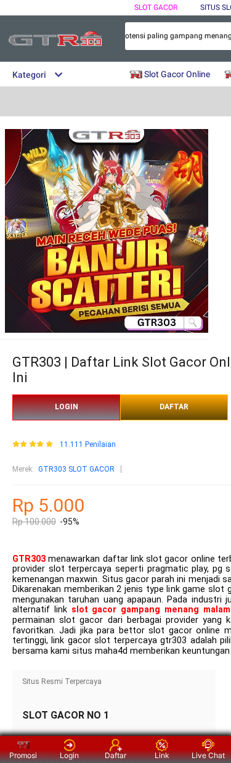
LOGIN (66, 406)
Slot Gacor (155, 7)
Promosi (23, 755)
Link (162, 755)
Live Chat (208, 755)
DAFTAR (174, 406)
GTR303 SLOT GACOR (76, 469)
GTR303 (29, 559)
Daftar (115, 755)
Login (69, 755)
